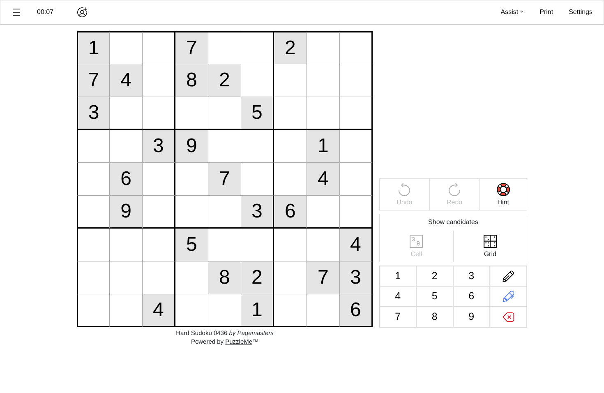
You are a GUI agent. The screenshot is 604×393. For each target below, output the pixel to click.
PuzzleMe (238, 341)
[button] (16, 12)
